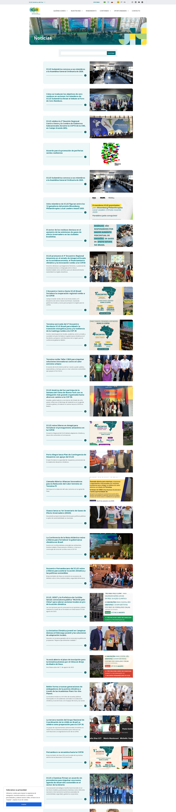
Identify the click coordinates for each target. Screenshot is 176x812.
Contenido (104, 11)
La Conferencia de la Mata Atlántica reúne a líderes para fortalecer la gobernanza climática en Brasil (65, 539)
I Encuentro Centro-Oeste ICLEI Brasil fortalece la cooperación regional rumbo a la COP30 (65, 293)
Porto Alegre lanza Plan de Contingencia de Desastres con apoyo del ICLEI (66, 455)
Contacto (136, 11)
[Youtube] (139, 2)
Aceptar (23, 804)
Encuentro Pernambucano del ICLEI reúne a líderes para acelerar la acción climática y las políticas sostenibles (65, 570)
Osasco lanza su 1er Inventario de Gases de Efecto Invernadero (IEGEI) (66, 511)
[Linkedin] (135, 2)
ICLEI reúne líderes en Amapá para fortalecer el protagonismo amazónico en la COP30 (65, 427)
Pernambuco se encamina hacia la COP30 (64, 752)
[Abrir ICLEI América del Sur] (44, 2)
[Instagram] (132, 2)
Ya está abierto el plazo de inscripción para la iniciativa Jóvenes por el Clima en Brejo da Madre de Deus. (65, 661)
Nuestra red (76, 11)
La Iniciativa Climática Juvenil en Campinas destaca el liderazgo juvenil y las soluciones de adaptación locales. (66, 632)
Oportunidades (120, 11)
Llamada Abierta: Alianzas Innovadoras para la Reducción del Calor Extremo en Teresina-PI (64, 483)
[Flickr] (142, 2)
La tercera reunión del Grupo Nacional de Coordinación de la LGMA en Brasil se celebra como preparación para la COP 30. (65, 722)
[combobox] (83, 53)
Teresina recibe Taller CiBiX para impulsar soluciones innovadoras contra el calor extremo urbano (65, 361)
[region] (24, 797)
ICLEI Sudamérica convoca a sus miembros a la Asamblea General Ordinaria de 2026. (65, 70)
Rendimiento (91, 11)
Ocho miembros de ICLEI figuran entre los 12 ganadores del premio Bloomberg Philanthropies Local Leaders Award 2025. (65, 206)
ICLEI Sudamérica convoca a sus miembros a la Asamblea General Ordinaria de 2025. (65, 179)
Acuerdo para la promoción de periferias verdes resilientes (64, 151)
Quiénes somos (59, 11)
